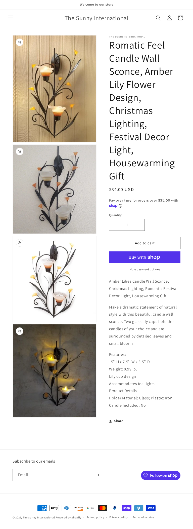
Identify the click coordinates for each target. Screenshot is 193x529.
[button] (10, 17)
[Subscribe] (97, 475)
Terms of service (143, 517)
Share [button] (118, 421)
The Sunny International (39, 517)
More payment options (144, 269)
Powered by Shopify (68, 517)
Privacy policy (118, 517)
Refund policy (95, 517)
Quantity (115, 215)
